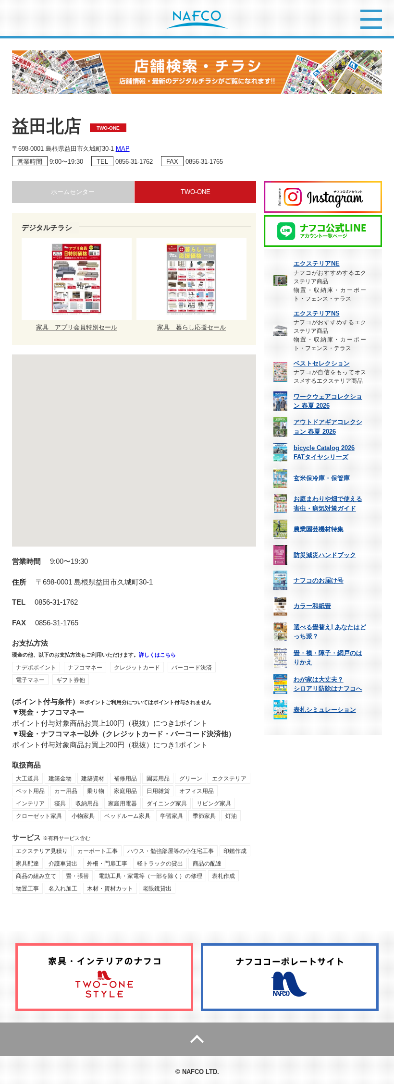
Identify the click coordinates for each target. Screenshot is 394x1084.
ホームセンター (73, 191)
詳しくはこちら (157, 655)
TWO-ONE (195, 191)
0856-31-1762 (134, 161)
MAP (123, 148)
